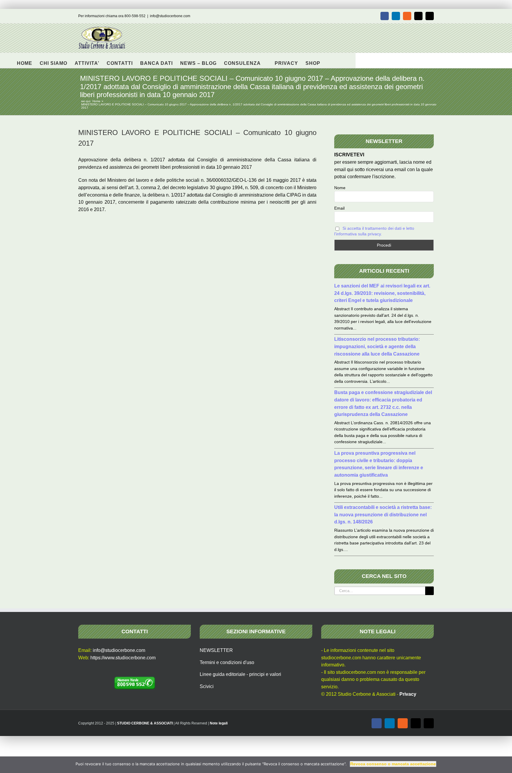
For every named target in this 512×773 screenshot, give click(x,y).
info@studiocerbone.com (170, 16)
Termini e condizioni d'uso (227, 662)
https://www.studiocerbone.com (123, 657)
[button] (330, 60)
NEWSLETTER (216, 650)
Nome (339, 187)
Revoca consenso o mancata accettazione (393, 763)
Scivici (207, 686)
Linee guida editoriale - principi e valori (240, 674)
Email (339, 208)
